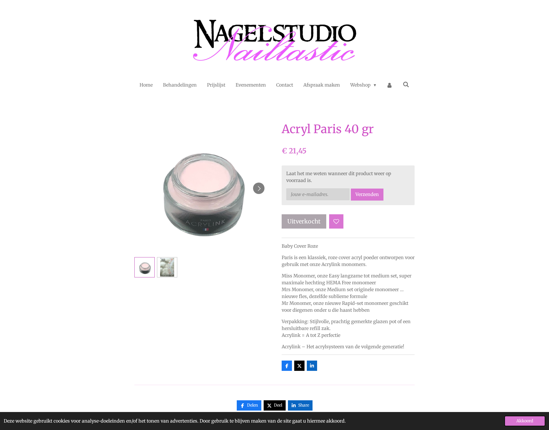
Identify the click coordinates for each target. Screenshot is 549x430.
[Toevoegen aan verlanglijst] (336, 221)
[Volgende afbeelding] (258, 188)
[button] (144, 267)
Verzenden (367, 194)
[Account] (389, 85)
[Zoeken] (406, 84)
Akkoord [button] (524, 420)
